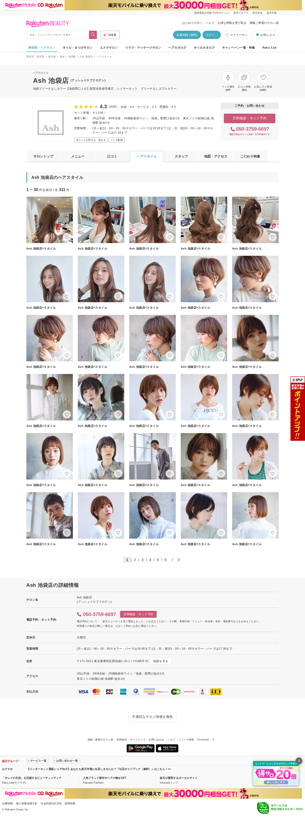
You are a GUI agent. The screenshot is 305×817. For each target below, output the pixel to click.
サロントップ (43, 156)
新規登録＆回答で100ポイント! (211, 12)
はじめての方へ (192, 22)
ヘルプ (210, 22)
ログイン (211, 35)
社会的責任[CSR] (51, 803)
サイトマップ (137, 739)
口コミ (112, 156)
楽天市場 (272, 12)
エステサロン (109, 47)
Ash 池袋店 (86, 56)
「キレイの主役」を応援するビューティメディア (31, 777)
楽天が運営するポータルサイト (179, 777)
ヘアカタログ (177, 47)
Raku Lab (269, 47)
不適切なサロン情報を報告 (152, 716)
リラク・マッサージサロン (143, 47)
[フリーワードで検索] (93, 35)
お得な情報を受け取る (231, 22)
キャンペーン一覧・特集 (238, 47)
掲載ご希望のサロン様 (264, 22)
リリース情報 (186, 739)
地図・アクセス (215, 156)
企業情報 (7, 803)
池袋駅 (72, 56)
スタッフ (181, 156)
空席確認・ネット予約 (250, 118)
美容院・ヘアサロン (41, 47)
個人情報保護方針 (27, 803)
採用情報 (70, 803)
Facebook (203, 739)
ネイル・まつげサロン (78, 47)
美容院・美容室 (35, 56)
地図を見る (160, 661)
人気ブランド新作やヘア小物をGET (104, 777)
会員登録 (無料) (187, 35)
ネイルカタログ (204, 47)
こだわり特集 (250, 156)
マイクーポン (239, 35)
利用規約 (122, 739)
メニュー (77, 156)
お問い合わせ (156, 739)
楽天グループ (240, 12)
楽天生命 (257, 12)
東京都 (52, 56)
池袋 (62, 56)
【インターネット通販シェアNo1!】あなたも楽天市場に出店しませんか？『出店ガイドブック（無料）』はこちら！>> (99, 769)
